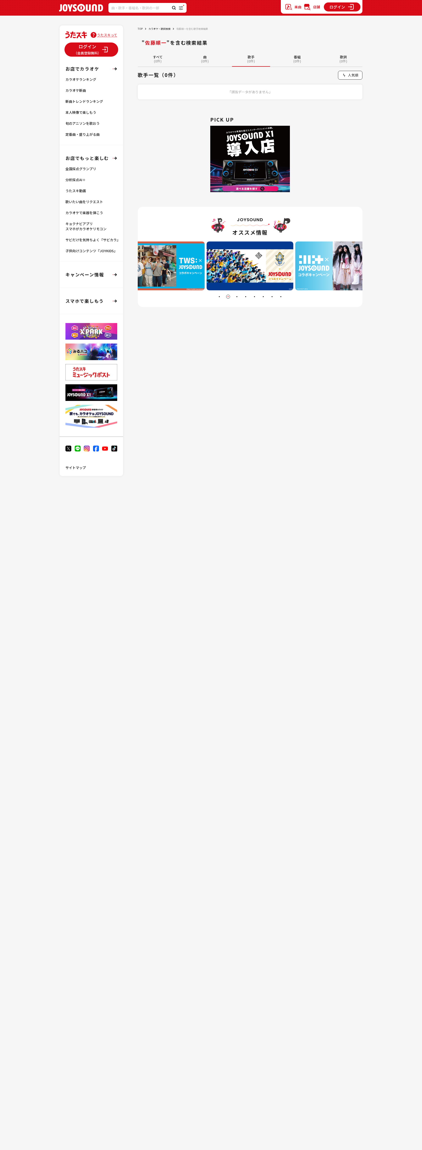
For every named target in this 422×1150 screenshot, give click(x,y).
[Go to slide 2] (228, 296)
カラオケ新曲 (75, 90)
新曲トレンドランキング (84, 101)
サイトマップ (75, 467)
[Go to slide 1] (219, 296)
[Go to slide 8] (280, 296)
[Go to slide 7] (272, 296)
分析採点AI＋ (75, 179)
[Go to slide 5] (254, 296)
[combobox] (350, 75)
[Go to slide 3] (236, 296)
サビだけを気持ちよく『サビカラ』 (92, 239)
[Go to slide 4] (245, 296)
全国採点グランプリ (80, 168)
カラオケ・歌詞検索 (159, 28)
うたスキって (107, 34)
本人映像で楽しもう (80, 112)
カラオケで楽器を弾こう (84, 212)
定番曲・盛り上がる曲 (82, 134)
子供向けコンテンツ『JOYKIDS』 (91, 250)
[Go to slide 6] (263, 296)
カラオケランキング (80, 79)
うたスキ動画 (75, 190)
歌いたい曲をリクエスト (84, 201)
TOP (140, 28)
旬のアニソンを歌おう (82, 123)
